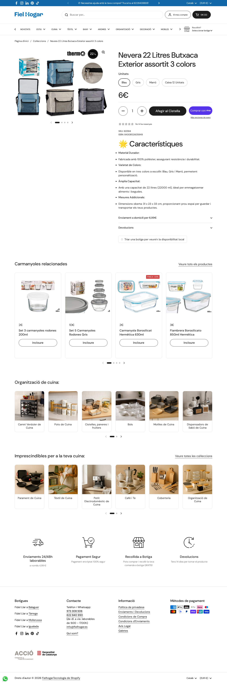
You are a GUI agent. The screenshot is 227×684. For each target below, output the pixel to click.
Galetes (123, 630)
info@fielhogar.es (77, 626)
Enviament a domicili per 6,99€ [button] (137, 217)
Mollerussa (35, 620)
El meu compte (180, 14)
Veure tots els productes (195, 264)
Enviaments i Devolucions (134, 611)
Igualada (34, 626)
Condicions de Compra (132, 616)
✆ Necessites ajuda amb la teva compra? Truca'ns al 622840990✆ (113, 3)
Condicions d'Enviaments (134, 621)
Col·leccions (39, 41)
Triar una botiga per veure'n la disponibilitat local (154, 239)
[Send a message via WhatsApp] (5, 678)
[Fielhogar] (29, 15)
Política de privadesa (131, 607)
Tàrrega (33, 613)
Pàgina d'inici (22, 41)
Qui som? (72, 633)
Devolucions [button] (126, 227)
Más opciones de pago (200, 117)
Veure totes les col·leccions (193, 456)
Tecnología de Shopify (66, 678)
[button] (201, 15)
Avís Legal (124, 626)
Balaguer (34, 607)
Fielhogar (47, 678)
